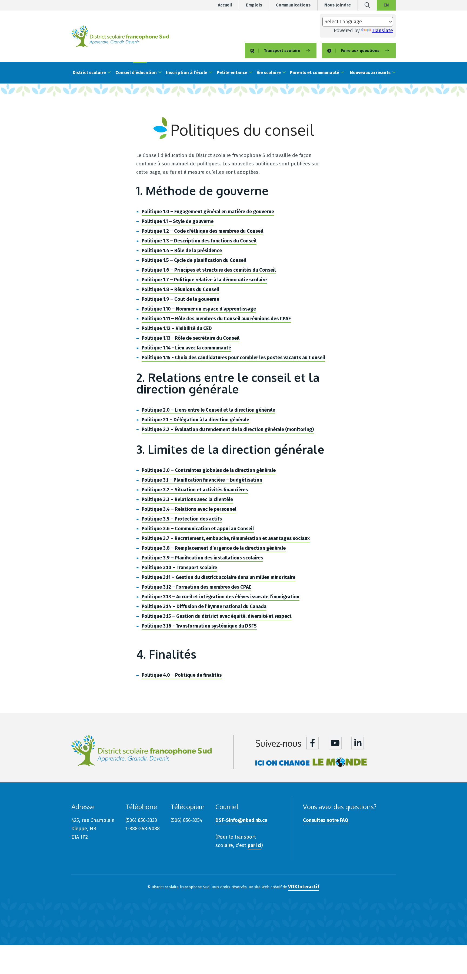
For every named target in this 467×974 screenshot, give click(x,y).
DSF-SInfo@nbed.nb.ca (241, 820)
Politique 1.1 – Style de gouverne (178, 221)
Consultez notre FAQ (325, 820)
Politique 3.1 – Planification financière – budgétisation (202, 480)
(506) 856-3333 (141, 820)
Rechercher (367, 7)
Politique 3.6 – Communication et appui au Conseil (198, 529)
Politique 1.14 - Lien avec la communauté (186, 348)
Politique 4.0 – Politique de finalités (182, 675)
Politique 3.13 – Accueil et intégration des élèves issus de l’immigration (220, 597)
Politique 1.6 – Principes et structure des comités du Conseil (209, 270)
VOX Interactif (303, 887)
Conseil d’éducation (136, 72)
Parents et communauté (314, 72)
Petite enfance (232, 72)
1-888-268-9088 (142, 829)
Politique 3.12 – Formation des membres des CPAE (196, 587)
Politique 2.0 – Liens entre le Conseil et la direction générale (208, 410)
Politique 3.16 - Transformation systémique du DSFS (199, 626)
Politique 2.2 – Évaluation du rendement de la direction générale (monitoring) (228, 429)
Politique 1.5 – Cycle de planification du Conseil (194, 260)
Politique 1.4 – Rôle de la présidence (182, 250)
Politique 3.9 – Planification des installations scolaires (202, 558)
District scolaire (89, 72)
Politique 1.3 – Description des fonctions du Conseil (199, 241)
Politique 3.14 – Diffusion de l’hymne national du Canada (204, 606)
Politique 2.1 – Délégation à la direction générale (195, 420)
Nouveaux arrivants (370, 72)
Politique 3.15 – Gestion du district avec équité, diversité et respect (217, 616)
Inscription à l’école (186, 72)
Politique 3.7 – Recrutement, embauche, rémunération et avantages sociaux (226, 538)
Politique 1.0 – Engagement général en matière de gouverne (208, 212)
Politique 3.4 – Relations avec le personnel (189, 509)
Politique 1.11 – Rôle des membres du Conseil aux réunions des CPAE (216, 319)
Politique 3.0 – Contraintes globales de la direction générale (209, 470)
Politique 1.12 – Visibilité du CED (177, 328)
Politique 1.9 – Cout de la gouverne (180, 299)
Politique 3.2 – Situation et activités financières (195, 490)
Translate (382, 31)
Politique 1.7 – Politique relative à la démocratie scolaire (204, 280)
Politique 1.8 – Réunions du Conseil (180, 289)
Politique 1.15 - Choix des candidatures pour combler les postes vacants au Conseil (233, 358)
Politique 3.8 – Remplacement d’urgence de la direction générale (214, 548)
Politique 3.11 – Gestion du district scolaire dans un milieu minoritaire (218, 577)
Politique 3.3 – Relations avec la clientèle (187, 499)
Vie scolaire (269, 72)
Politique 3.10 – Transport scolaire (179, 568)
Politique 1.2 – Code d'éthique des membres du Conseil (202, 231)
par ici (254, 845)
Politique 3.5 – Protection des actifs (182, 519)
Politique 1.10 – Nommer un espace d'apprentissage (199, 309)
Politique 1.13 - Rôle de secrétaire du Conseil (190, 338)
